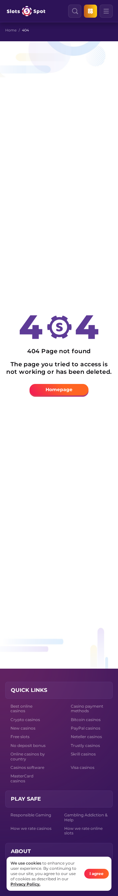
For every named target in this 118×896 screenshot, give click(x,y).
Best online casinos (21, 708)
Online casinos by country (27, 756)
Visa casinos (82, 767)
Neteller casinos (86, 736)
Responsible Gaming (30, 814)
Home (11, 30)
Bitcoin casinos (86, 719)
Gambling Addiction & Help (86, 817)
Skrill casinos (83, 754)
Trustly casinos (85, 745)
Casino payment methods (87, 708)
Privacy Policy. (25, 884)
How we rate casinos (30, 828)
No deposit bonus (28, 745)
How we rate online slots (83, 830)
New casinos (22, 728)
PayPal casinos (85, 728)
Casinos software (27, 767)
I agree (96, 873)
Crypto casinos (25, 719)
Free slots (20, 736)
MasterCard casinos (21, 778)
